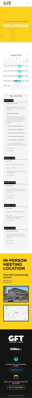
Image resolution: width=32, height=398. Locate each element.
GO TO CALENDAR (16, 387)
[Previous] (6, 95)
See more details (10, 150)
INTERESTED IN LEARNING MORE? (16, 365)
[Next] (25, 95)
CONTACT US (16, 370)
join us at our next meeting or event (16, 382)
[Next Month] (27, 55)
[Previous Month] (5, 55)
